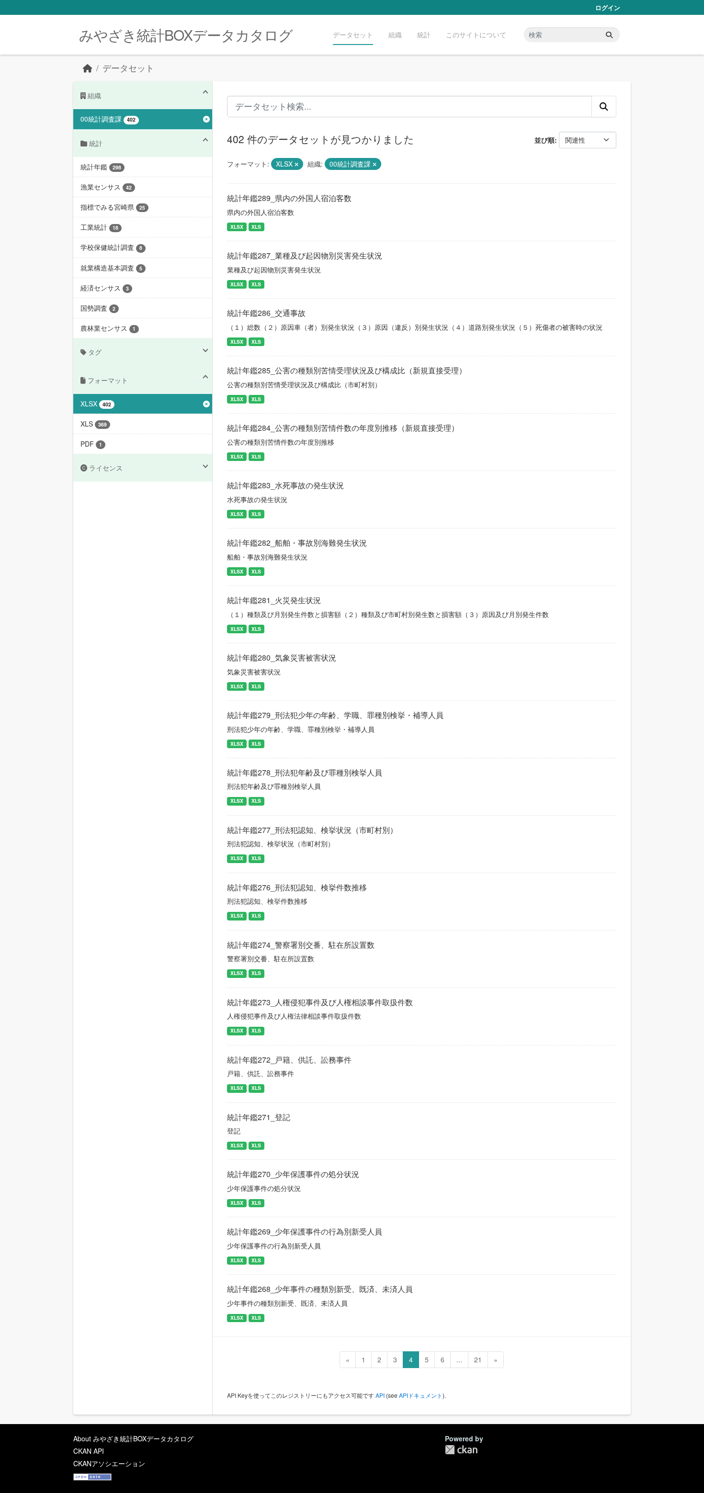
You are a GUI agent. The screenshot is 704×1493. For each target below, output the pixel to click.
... (459, 1359)
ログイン (607, 7)
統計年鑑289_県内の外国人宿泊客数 (289, 197)
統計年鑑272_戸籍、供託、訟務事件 (289, 1059)
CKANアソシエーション (109, 1463)
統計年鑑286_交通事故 (266, 312)
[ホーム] (87, 68)
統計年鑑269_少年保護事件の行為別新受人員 (304, 1231)
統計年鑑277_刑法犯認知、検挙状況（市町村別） (312, 829)
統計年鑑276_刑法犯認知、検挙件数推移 (297, 887)
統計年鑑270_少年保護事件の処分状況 (293, 1173)
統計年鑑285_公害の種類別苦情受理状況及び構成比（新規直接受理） (346, 370)
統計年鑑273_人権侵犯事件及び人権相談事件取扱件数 (320, 1002)
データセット (353, 34)
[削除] (296, 164)
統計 (424, 34)
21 (478, 1359)
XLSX (236, 226)
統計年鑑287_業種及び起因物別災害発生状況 (304, 255)
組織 (395, 34)
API (380, 1395)
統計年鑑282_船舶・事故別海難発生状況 (297, 542)
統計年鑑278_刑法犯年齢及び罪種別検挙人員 (304, 772)
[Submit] (609, 34)
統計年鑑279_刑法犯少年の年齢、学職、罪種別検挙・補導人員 (335, 714)
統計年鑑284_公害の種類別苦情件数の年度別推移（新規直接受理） (343, 427)
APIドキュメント (421, 1395)
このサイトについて (476, 34)
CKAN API (88, 1451)
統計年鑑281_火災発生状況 (274, 600)
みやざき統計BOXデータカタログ (186, 34)
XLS (256, 226)
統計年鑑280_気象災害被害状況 (281, 657)
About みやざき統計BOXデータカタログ (133, 1438)
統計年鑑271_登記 (258, 1117)
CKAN (461, 1450)
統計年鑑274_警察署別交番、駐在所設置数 (301, 944)
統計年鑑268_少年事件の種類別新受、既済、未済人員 (320, 1288)
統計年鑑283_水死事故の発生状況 (285, 485)
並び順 (544, 140)
